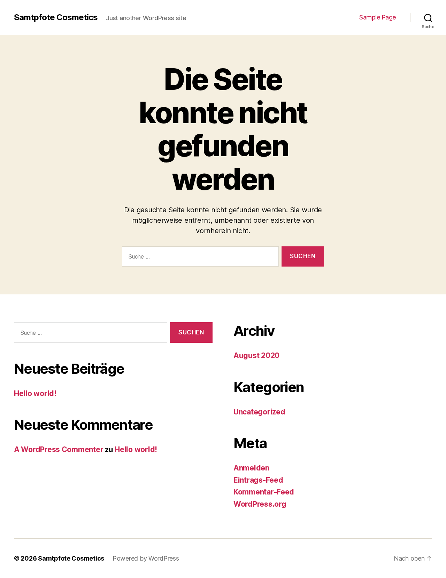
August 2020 (256, 355)
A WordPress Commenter (58, 449)
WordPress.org (259, 504)
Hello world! (35, 393)
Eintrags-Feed (258, 480)
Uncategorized (259, 411)
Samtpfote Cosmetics (56, 17)
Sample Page (377, 17)
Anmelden (251, 468)
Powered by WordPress (146, 558)
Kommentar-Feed (263, 492)
